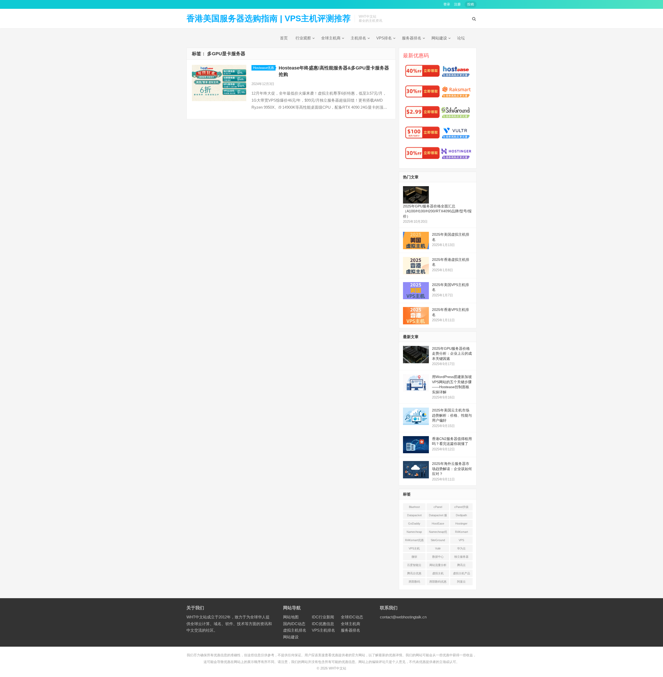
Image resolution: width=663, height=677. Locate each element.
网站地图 (291, 617)
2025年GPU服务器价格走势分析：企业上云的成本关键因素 (452, 353)
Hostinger (461, 523)
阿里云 (461, 581)
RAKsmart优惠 (414, 540)
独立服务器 (461, 556)
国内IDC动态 (294, 624)
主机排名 (358, 38)
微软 (414, 556)
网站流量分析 (437, 565)
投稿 (470, 4)
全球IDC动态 (352, 617)
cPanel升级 (461, 506)
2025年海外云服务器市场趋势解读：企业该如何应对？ (452, 469)
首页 (284, 38)
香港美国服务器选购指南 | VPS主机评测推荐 (268, 18)
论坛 (461, 38)
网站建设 (439, 38)
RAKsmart (461, 531)
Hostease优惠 (263, 68)
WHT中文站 (337, 668)
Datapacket (414, 515)
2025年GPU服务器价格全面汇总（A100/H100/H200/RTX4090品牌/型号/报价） (437, 211)
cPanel (438, 506)
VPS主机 (414, 548)
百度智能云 (414, 565)
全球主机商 (331, 38)
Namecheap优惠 (438, 532)
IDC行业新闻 (323, 617)
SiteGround (438, 540)
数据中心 (438, 556)
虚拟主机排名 (294, 630)
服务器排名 (411, 38)
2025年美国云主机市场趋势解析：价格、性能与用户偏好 (452, 415)
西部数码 (414, 581)
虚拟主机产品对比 (461, 574)
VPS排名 (384, 38)
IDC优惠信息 (323, 624)
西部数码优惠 (437, 581)
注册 (457, 4)
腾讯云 (461, 565)
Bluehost (414, 506)
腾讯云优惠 (414, 573)
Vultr (438, 548)
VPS (461, 540)
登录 (446, 4)
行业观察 (303, 38)
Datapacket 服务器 (438, 516)
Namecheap (414, 531)
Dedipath (461, 515)
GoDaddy (414, 523)
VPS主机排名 (323, 630)
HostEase (438, 523)
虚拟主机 (438, 573)
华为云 (461, 548)
